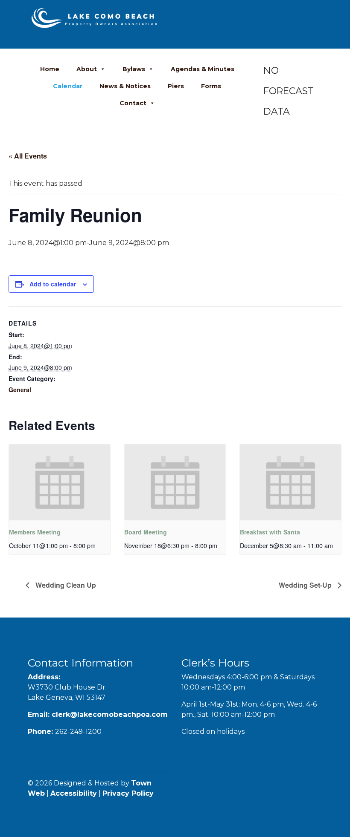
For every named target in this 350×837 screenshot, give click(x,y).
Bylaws (133, 69)
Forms (211, 86)
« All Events (28, 156)
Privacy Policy (128, 793)
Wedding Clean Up (65, 585)
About (86, 69)
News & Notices (125, 86)
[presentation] (59, 482)
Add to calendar (52, 284)
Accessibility (73, 793)
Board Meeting (145, 532)
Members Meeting (35, 532)
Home (49, 69)
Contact (133, 103)
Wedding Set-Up (306, 585)
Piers (176, 86)
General (20, 389)
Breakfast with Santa (270, 532)
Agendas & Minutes (202, 69)
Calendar (67, 86)
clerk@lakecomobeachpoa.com (110, 714)
